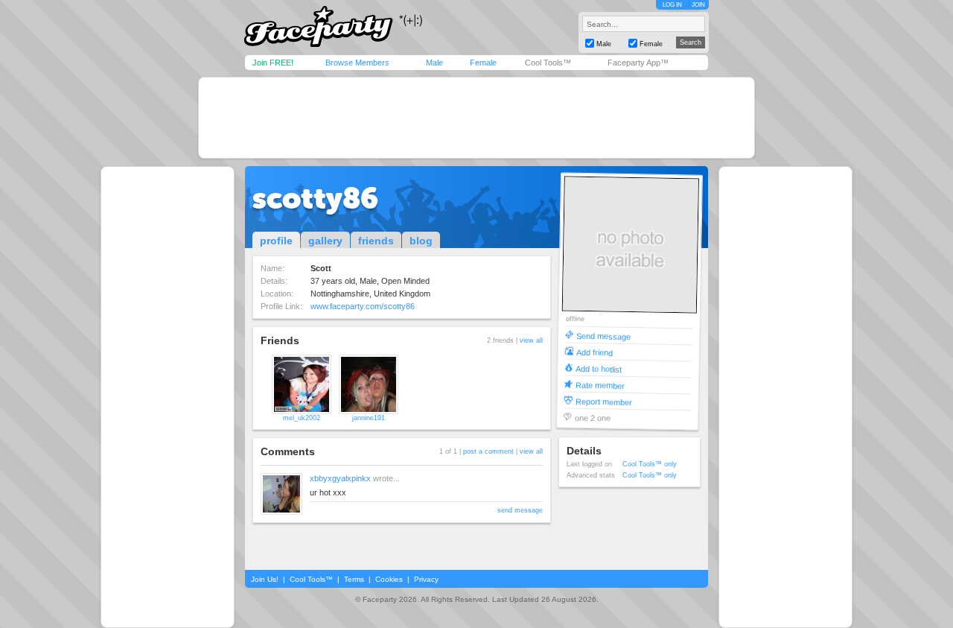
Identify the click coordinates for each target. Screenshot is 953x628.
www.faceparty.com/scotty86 (362, 306)
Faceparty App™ (638, 62)
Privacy (426, 579)
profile (276, 241)
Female (483, 62)
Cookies (389, 579)
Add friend (594, 352)
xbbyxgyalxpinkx (340, 478)
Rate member (600, 385)
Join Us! (264, 579)
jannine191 (368, 418)
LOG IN (672, 4)
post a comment (488, 451)
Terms (354, 579)
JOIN (698, 4)
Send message (603, 335)
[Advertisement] (476, 117)
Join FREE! (272, 62)
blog (421, 241)
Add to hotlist (599, 368)
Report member (604, 401)
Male (434, 62)
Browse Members (357, 62)
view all (531, 340)
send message (520, 510)
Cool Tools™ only (649, 464)
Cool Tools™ (548, 62)
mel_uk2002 (301, 418)
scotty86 (315, 198)
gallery (325, 241)
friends (376, 241)
